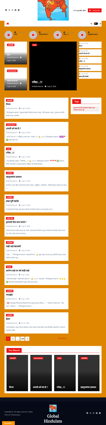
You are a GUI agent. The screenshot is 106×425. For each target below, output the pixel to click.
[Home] (7, 23)
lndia (34, 45)
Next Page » (62, 338)
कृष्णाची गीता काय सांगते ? (16, 222)
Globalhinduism (13, 57)
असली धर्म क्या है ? (43, 34)
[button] (100, 23)
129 (22, 338)
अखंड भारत (10, 218)
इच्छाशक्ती (10, 45)
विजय (15, 34)
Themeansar (15, 415)
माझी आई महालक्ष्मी (13, 246)
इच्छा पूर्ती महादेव (84, 76)
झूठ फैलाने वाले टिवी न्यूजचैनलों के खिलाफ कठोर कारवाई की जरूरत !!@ (84, 109)
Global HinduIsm (53, 418)
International (12, 71)
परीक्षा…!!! (66, 34)
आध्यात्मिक (10, 173)
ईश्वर (8, 318)
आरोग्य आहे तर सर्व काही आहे (17, 270)
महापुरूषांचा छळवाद (93, 34)
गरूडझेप (9, 294)
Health (9, 267)
